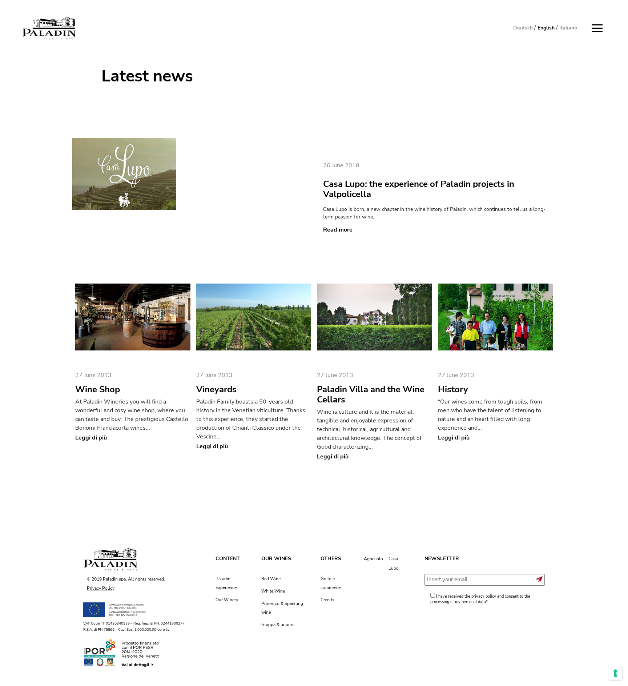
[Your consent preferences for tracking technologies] (615, 673)
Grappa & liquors (277, 624)
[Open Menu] (599, 28)
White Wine (273, 591)
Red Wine (271, 579)
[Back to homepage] (49, 28)
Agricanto (373, 559)
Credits (327, 600)
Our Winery (227, 600)
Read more (338, 230)
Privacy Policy (100, 588)
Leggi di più (91, 438)
